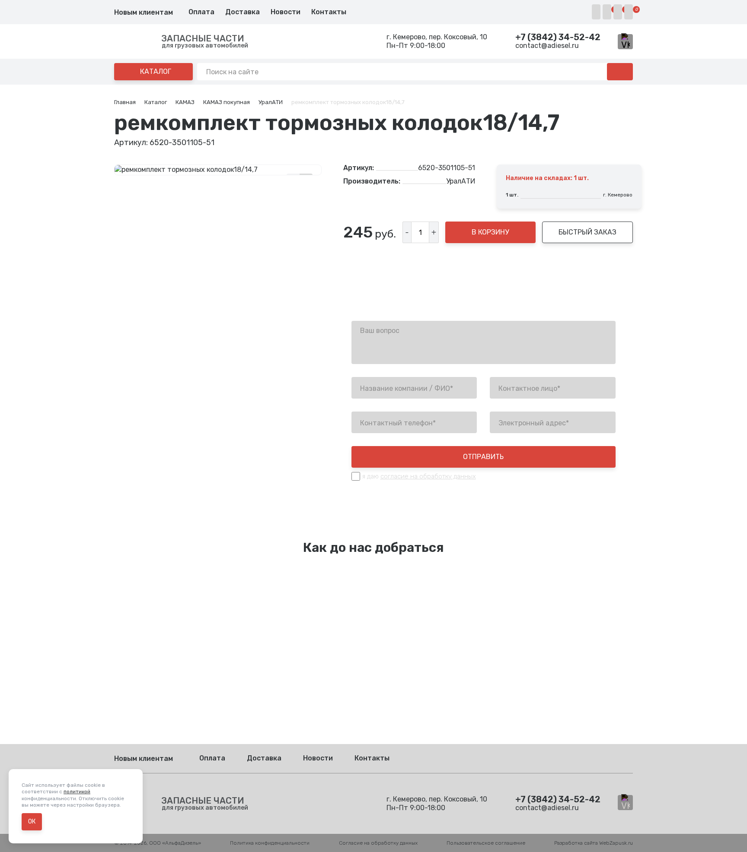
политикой (77, 792)
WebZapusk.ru (616, 843)
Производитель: (371, 181)
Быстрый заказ (587, 232)
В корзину (490, 232)
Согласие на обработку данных (378, 843)
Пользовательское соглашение (486, 843)
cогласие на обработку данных (428, 476)
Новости (285, 12)
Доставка (242, 12)
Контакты (328, 12)
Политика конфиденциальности (270, 843)
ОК (31, 821)
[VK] (625, 41)
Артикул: (358, 168)
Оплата (201, 12)
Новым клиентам (143, 12)
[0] (607, 11)
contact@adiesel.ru (547, 45)
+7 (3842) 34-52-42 (557, 37)
